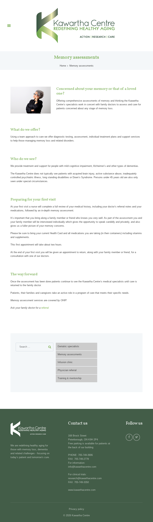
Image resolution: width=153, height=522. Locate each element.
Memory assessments (70, 354)
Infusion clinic (65, 362)
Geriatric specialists (68, 346)
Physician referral (67, 370)
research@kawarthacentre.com (85, 478)
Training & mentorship (69, 378)
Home (63, 65)
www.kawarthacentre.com (82, 489)
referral (45, 307)
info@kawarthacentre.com (82, 466)
